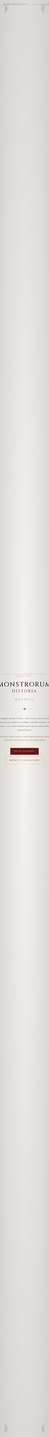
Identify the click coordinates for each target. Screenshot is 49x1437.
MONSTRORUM (12, 4)
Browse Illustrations (25, 760)
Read (25, 4)
